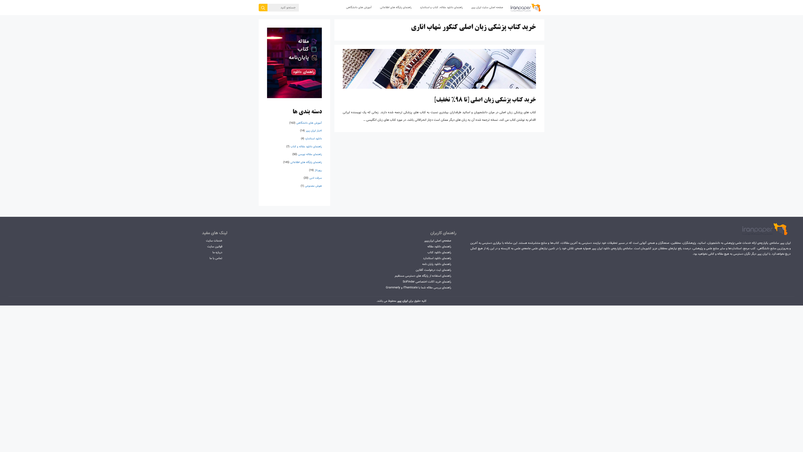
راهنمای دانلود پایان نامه (436, 264)
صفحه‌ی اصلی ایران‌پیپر (437, 241)
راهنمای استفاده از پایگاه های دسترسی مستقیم (423, 276)
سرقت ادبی (315, 178)
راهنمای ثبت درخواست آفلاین (433, 270)
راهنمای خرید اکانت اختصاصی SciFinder (427, 282)
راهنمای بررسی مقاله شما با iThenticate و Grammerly (418, 287)
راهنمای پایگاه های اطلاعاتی (396, 7)
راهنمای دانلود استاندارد (437, 258)
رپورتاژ (318, 170)
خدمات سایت (214, 241)
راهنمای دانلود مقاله (439, 246)
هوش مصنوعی (313, 186)
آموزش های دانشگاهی (359, 7)
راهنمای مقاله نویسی (310, 154)
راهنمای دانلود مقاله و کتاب (306, 146)
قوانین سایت (214, 246)
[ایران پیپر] (525, 7)
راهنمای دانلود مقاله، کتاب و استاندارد (441, 7)
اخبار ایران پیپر (314, 130)
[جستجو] (263, 7)
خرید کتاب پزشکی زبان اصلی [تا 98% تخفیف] (485, 100)
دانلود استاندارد (313, 138)
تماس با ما (216, 258)
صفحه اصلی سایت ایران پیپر (487, 7)
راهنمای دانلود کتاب (439, 252)
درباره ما (217, 252)
